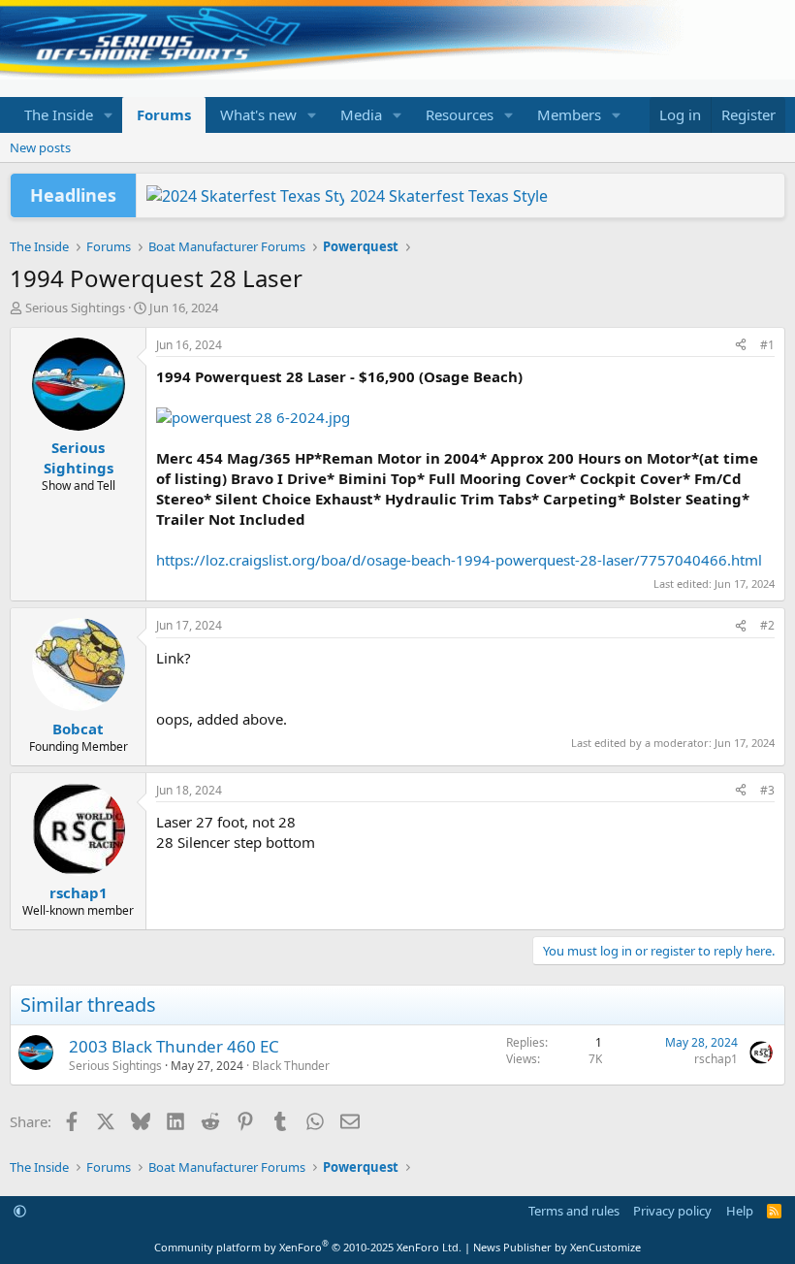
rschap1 (716, 1059)
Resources (459, 114)
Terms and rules (574, 1210)
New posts (40, 147)
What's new (258, 114)
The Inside (58, 114)
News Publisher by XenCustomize (557, 1247)
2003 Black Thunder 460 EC (174, 1046)
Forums (164, 114)
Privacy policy (672, 1210)
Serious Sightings (75, 307)
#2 (767, 625)
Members (569, 114)
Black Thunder (291, 1065)
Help (739, 1210)
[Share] (740, 346)
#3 (767, 790)
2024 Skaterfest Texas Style (449, 196)
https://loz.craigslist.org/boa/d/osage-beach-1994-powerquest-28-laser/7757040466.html (459, 559)
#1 (767, 345)
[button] (108, 115)
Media (361, 114)
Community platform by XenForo (307, 1247)
